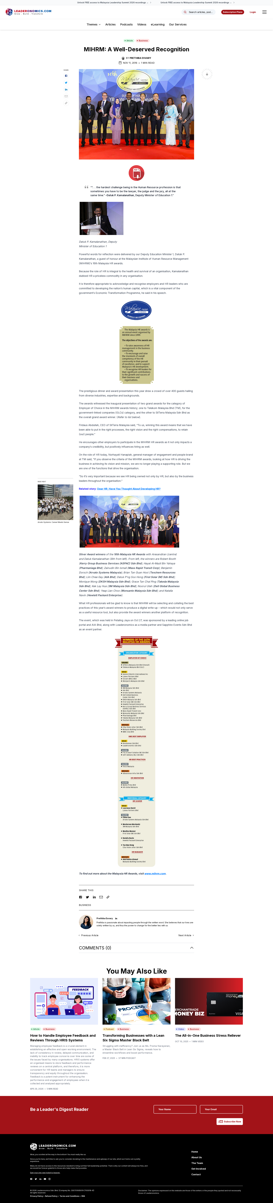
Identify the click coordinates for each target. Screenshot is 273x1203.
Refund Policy (51, 1196)
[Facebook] (31, 1179)
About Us (196, 1157)
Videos (141, 24)
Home (194, 1151)
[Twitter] (36, 1179)
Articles (110, 24)
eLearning (158, 24)
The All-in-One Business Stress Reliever (208, 1035)
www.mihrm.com (155, 873)
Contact (196, 1174)
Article (130, 40)
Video (181, 1029)
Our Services (178, 24)
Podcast (110, 1029)
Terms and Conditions (69, 1196)
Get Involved (198, 1168)
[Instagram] (49, 1179)
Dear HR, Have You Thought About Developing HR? (129, 488)
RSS (83, 1196)
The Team (197, 1163)
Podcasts (126, 24)
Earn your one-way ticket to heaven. (45, 1173)
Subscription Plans (232, 12)
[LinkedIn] (40, 1179)
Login (253, 12)
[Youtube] (45, 1179)
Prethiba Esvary (140, 58)
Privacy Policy (36, 1196)
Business (143, 40)
